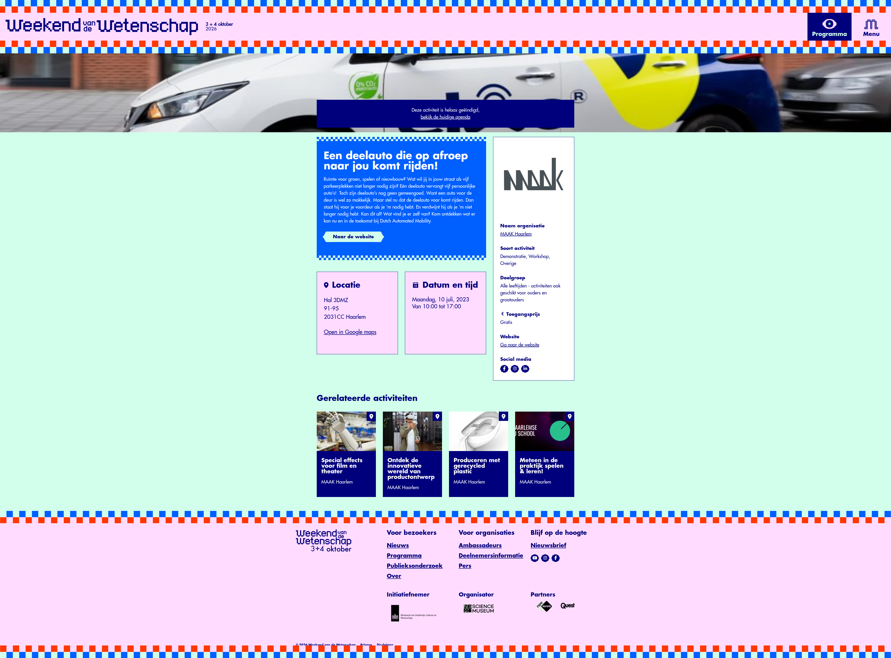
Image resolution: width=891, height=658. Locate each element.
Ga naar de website (519, 344)
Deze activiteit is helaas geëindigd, (446, 113)
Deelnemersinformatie (491, 555)
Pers (465, 566)
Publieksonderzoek (415, 566)
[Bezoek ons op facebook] (504, 368)
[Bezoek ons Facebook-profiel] (556, 558)
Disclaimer (385, 644)
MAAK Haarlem (516, 234)
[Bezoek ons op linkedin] (525, 368)
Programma (404, 555)
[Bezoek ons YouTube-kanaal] (535, 558)
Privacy (366, 644)
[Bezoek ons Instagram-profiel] (545, 558)
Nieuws (398, 545)
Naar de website (353, 236)
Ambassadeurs (480, 545)
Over (394, 576)
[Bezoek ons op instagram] (515, 368)
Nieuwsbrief (548, 545)
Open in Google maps (350, 332)
